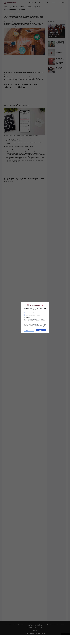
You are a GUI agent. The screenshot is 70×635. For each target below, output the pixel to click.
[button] (35, 317)
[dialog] (35, 317)
